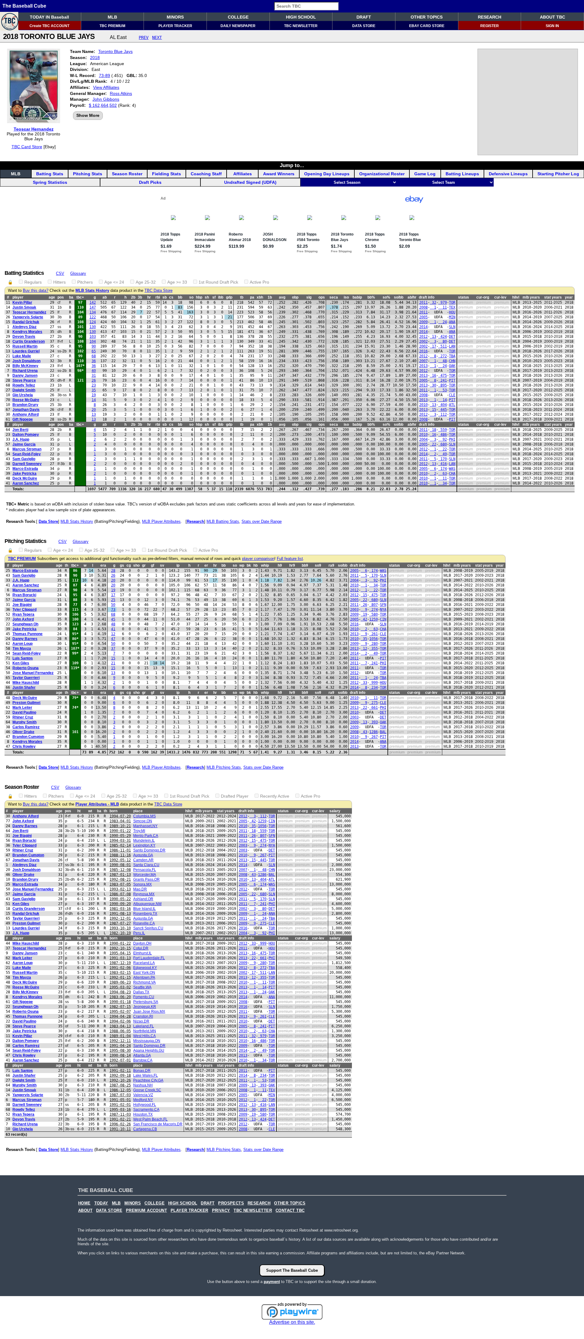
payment (272, 1281)
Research (195, 521)
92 (442, 439)
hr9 (292, 565)
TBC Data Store (158, 290)
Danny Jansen (24, 375)
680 (442, 444)
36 (94, 361)
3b (140, 297)
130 (92, 327)
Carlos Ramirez (26, 727)
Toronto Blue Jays (115, 51)
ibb (220, 297)
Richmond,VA (144, 982)
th (66, 565)
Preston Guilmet (26, 703)
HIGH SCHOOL (301, 17)
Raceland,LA (144, 963)
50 (113, 605)
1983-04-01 (120, 821)
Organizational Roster (382, 173)
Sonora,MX (142, 884)
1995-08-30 (120, 1050)
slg (308, 297)
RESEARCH (489, 17)
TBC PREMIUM (112, 26)
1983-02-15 (120, 972)
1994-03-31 (120, 840)
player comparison (258, 559)
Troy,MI (139, 831)
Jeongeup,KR (144, 1007)
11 (442, 307)
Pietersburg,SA (145, 1002)
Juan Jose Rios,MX (149, 1011)
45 (113, 619)
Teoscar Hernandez (34, 129)
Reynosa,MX (144, 894)
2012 (423, 336)
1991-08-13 (120, 913)
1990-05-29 (120, 836)
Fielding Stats (166, 173)
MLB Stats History (92, 290)
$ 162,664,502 (103, 105)
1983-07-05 (120, 884)
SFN (383, 605)
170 (442, 459)
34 (442, 483)
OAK (452, 366)
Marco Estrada (25, 469)
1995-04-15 (120, 953)
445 (442, 409)
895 (442, 385)
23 (94, 385)
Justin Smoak (24, 307)
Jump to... (292, 165)
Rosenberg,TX (145, 913)
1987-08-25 (120, 1085)
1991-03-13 (120, 958)
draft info (426, 297)
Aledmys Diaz (24, 327)
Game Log (425, 173)
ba (71, 297)
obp (295, 297)
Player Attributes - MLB (97, 804)
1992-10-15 (120, 948)
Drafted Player (235, 796)
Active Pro (259, 282)
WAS (452, 469)
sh (207, 297)
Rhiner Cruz (22, 717)
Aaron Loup (22, 644)
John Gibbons (105, 99)
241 (442, 380)
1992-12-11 (120, 1041)
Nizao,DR (141, 1021)
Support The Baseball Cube (292, 1270)
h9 (280, 565)
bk (249, 565)
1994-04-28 (120, 1016)
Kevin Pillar (22, 302)
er (206, 565)
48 (442, 361)
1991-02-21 (120, 1119)
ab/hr (412, 297)
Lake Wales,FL (145, 1075)
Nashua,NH (143, 1085)
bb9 (305, 565)
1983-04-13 (120, 1026)
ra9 (331, 565)
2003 (354, 609)
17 (433, 346)
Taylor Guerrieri (26, 678)
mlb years (531, 297)
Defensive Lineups (508, 173)
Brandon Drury (25, 405)
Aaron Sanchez (25, 483)
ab (105, 297)
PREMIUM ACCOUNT (146, 1210)
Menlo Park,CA (145, 836)
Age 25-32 (146, 282)
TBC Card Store (27, 146)
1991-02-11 (120, 1070)
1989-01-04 (120, 1036)
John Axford (23, 619)
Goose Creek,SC (147, 1090)
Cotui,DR (140, 948)
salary (334, 811)
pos (60, 297)
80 (442, 341)
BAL (383, 732)
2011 (423, 302)
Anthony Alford (25, 414)
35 (94, 390)
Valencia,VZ (143, 1095)
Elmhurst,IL (142, 953)
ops (321, 297)
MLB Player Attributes (161, 521)
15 (433, 409)
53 (442, 390)
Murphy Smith (24, 722)
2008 (423, 307)
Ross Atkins (121, 93)
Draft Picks (150, 182)
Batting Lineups (462, 173)
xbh (260, 297)
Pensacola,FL (144, 870)
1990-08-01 (120, 865)
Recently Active (274, 796)
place (138, 811)
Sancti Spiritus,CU (148, 928)
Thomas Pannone (27, 634)
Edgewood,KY (145, 968)
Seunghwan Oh (25, 624)
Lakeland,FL (143, 1026)
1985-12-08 (120, 870)
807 (373, 605)
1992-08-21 (120, 879)
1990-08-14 (120, 1055)
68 (94, 356)
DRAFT (363, 17)
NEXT (157, 37)
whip (265, 565)
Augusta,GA (143, 855)
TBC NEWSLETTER (301, 26)
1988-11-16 (120, 855)
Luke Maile (21, 356)
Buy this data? (35, 290)
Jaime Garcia (24, 444)
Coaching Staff (206, 173)
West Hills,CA (144, 1036)
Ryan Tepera (23, 614)
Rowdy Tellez (23, 385)
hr (149, 297)
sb (164, 297)
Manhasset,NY (145, 826)
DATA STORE (363, 26)
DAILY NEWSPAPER (238, 26)
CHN (452, 361)
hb (255, 565)
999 (373, 682)
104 (92, 341)
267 (373, 737)
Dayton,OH (142, 943)
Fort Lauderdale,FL (149, 958)
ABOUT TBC (552, 17)
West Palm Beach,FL (150, 1119)
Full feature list (290, 559)
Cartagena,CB (145, 1129)
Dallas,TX (141, 992)
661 (373, 707)
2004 (423, 439)
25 (113, 600)
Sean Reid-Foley (26, 454)
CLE (452, 395)
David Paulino (24, 712)
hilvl (515, 297)
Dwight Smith (23, 390)
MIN (452, 317)
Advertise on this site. (292, 1322)
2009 (423, 322)
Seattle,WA (142, 987)
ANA (452, 322)
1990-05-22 (120, 899)
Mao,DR (140, 889)
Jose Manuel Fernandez (33, 673)
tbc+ (80, 297)
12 (113, 634)
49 (442, 454)
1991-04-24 (120, 1046)
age (52, 297)
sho (136, 565)
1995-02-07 (120, 1011)
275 (373, 703)
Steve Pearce (24, 380)
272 (442, 356)
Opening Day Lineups (326, 173)
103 (92, 336)
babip (357, 297)
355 (373, 648)
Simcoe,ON (142, 821)
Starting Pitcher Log (558, 173)
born (113, 811)
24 (442, 322)
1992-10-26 (120, 1080)
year (569, 297)
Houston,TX (143, 1114)
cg (129, 565)
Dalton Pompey (25, 434)
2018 (95, 57)
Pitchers (85, 282)
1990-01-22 (120, 831)
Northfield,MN (144, 1031)
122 (92, 317)
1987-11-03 (120, 1114)
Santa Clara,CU (146, 865)
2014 (423, 327)
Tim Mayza (21, 648)
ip (177, 565)
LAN (452, 346)
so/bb (398, 297)
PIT (452, 380)
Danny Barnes (24, 639)
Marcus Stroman (26, 449)
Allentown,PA (144, 977)
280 (373, 644)
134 (92, 312)
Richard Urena (25, 371)
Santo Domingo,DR (149, 850)
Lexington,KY (144, 845)
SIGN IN (552, 26)
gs (122, 565)
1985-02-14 (120, 845)
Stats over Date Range (262, 521)
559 (442, 430)
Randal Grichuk (25, 322)
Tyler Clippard (24, 609)
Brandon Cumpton (28, 737)
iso (346, 297)
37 (113, 648)
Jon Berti (20, 430)
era (103, 565)
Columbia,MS (144, 816)
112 (442, 414)
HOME (84, 1203)
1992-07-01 (120, 1060)
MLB (112, 17)
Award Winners (278, 173)
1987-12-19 (120, 963)
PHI (452, 439)
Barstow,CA (142, 1060)
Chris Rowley (24, 746)
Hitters (59, 282)
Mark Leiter (22, 707)
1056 (373, 639)
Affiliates (242, 173)
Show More (87, 115)
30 (433, 385)
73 (113, 609)
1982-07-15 (120, 1007)
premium (465, 302)
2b (133, 297)
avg (282, 297)
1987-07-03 (120, 1095)
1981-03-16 (120, 909)
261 (373, 634)
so (191, 297)
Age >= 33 (177, 282)
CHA (452, 473)
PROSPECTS (231, 1203)
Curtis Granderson (28, 341)
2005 (423, 317)
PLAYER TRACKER (175, 26)
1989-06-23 (120, 982)
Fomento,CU (143, 997)
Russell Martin (24, 346)
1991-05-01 (120, 1100)
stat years (553, 297)
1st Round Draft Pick (218, 282)
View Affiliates (106, 87)
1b (270, 297)
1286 (373, 732)
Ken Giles (20, 663)
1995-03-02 (120, 987)
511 (442, 346)
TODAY (101, 1203)
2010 (423, 405)
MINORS (175, 17)
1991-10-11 (120, 1129)
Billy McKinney (25, 366)
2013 (423, 366)
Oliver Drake (23, 732)
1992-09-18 (120, 1075)
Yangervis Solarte (27, 317)
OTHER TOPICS (427, 17)
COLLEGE (238, 17)
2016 (423, 351)
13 (433, 336)
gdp (229, 297)
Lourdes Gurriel (26, 351)
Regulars (33, 282)
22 (433, 444)
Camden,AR (143, 860)
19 (94, 395)
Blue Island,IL (144, 909)
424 (442, 336)
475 (442, 375)
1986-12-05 (120, 1090)
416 (442, 464)
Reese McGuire (25, 400)
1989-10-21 (120, 826)
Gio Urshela (22, 395)
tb (241, 297)
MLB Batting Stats (223, 521)
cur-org (482, 297)
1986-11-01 (120, 850)
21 (113, 663)
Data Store (48, 521)
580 (373, 614)
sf (214, 297)
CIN (383, 619)
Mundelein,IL (144, 840)
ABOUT (85, 1210)
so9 (318, 565)
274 (373, 609)
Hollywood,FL (144, 1105)
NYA (383, 609)
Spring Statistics (50, 182)
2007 (423, 361)
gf (152, 565)
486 (442, 434)
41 (113, 629)
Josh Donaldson (26, 361)
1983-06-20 (120, 997)
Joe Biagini (22, 605)
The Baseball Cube (24, 6)
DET (452, 336)
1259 (373, 619)
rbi (157, 297)
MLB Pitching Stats (224, 767)
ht (79, 811)
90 (94, 346)
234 (373, 687)
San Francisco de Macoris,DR (157, 1124)
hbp (199, 297)
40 (94, 371)
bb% (371, 297)
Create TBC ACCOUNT (49, 26)
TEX (452, 307)
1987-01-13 (120, 874)
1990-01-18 (120, 1002)
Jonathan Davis (26, 409)
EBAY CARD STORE (426, 26)
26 (94, 380)
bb (180, 297)
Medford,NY (143, 1100)
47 (113, 639)
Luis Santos (22, 658)
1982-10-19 (120, 933)
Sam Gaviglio (23, 459)
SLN (452, 327)
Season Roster (127, 173)
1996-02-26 (120, 1124)
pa (252, 297)
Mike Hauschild (25, 682)
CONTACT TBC (290, 1210)
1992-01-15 (120, 977)
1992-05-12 (120, 860)
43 (364, 732)
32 (433, 302)
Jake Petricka (24, 473)
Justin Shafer (24, 687)
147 (92, 307)
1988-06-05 (120, 1031)
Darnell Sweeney (27, 464)
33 (364, 682)
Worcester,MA (144, 874)
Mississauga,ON (146, 1041)
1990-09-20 (120, 904)
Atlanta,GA (142, 1055)
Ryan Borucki (24, 595)
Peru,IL (139, 933)
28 (113, 570)
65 (94, 351)
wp (241, 565)
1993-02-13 (120, 889)
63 (442, 473)
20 (94, 409)
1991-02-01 (120, 1105)
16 (433, 375)
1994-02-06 (120, 1021)
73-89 (104, 75)
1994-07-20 (120, 816)
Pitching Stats (87, 173)
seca (333, 297)
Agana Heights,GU (148, 1050)
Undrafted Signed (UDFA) (250, 182)
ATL (452, 405)
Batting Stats (49, 173)
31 (94, 375)
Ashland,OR (143, 899)
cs (171, 297)
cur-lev (500, 297)
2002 (423, 341)
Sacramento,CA (146, 1109)
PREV (143, 37)
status (463, 297)
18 (433, 430)
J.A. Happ (20, 439)
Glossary (78, 273)
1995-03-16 (120, 1109)
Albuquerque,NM (147, 904)
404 (442, 405)
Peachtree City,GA (148, 1080)
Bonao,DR (142, 1070)
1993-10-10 (120, 928)
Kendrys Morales (27, 332)
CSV (60, 273)
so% (386, 297)
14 (94, 400)
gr (144, 565)
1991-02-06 (120, 968)
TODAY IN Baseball (49, 17)
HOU (452, 312)
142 (92, 302)
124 (92, 322)
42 (364, 619)
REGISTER (489, 26)
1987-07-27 (120, 923)
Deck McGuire (24, 478)
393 (373, 722)
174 (442, 469)
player (17, 297)
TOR (452, 302)
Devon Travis (23, 336)
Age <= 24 (114, 282)
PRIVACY (221, 1210)
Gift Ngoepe (22, 419)
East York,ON (144, 972)
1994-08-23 (120, 992)
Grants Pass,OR (146, 879)
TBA (452, 356)
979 (442, 302)
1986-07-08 (120, 894)
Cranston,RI (143, 1016)
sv (162, 565)
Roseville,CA (144, 923)
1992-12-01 (120, 918)
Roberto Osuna (25, 668)
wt (90, 811)
